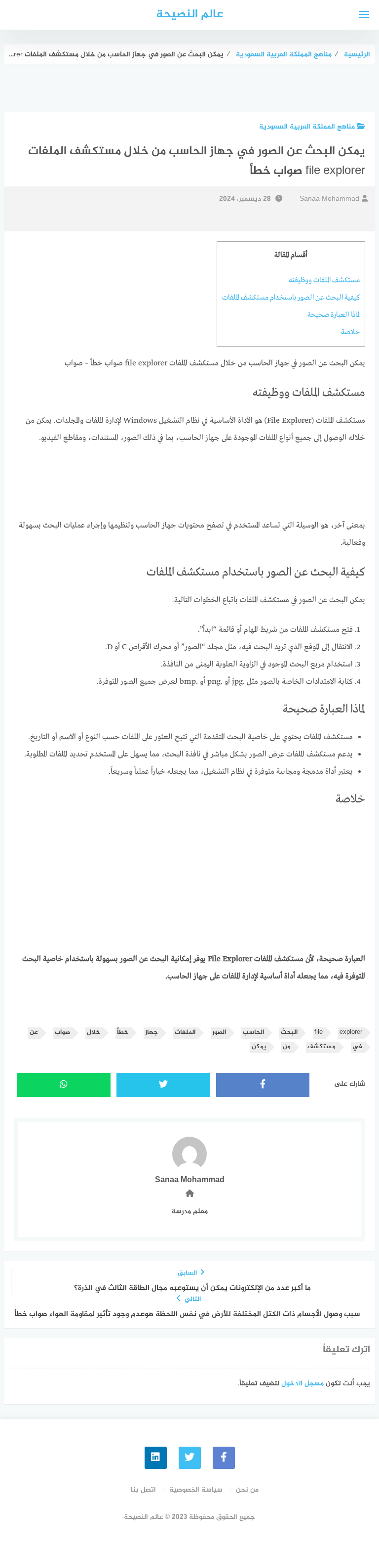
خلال (93, 1032)
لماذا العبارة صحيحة (333, 315)
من (287, 1047)
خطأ (122, 1032)
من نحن (247, 1490)
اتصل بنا (143, 1490)
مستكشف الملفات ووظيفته (324, 280)
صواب (62, 1032)
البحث (289, 1032)
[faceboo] (224, 1458)
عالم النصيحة (189, 14)
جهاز (151, 1032)
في (357, 1047)
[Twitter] (190, 1458)
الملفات (185, 1032)
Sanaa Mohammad (329, 199)
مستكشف (321, 1047)
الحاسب (253, 1032)
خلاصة (350, 332)
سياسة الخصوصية (196, 1490)
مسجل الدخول (302, 1383)
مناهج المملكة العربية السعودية (307, 127)
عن (34, 1032)
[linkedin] (156, 1458)
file (318, 1032)
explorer (351, 1032)
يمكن (259, 1047)
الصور (219, 1032)
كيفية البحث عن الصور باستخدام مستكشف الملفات (291, 298)
